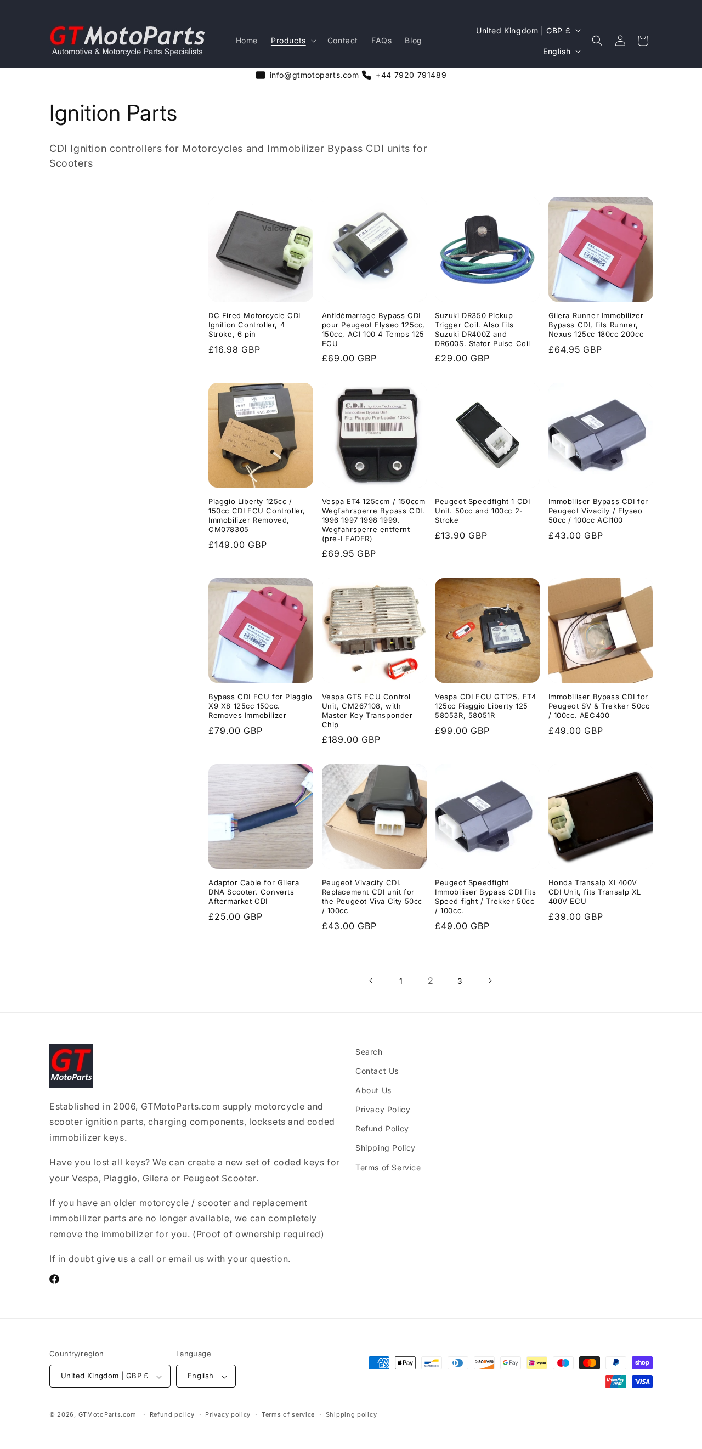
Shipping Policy (385, 1148)
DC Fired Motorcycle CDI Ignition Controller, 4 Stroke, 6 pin (254, 324)
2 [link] (431, 980)
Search (369, 1051)
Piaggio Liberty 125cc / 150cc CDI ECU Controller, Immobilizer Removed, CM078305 (256, 514)
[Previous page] (371, 981)
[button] (292, 40)
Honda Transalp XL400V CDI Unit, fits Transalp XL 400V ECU (595, 891)
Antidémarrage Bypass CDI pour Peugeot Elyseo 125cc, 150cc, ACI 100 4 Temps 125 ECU (374, 328)
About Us (373, 1090)
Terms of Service (388, 1167)
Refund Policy (382, 1129)
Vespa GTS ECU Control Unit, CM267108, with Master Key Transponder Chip (367, 710)
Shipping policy (351, 1414)
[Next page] (490, 981)
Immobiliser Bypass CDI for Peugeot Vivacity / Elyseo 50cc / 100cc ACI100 (598, 510)
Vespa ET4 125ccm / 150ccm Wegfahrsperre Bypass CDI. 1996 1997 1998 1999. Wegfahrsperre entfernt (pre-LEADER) (374, 519)
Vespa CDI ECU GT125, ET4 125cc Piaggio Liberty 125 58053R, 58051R (485, 705)
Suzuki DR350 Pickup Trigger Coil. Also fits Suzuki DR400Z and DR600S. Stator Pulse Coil (482, 328)
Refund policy (172, 1414)
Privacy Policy (382, 1109)
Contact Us (377, 1071)
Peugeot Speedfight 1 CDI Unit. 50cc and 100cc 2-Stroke (482, 510)
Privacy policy (228, 1414)
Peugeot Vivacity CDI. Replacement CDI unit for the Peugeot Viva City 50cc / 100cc (372, 896)
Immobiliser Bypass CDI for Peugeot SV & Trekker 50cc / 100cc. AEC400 (599, 705)
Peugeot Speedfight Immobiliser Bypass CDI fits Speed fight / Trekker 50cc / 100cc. (485, 896)
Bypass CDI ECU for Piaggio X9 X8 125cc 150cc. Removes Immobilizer (260, 705)
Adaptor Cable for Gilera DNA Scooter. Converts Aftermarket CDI (253, 891)
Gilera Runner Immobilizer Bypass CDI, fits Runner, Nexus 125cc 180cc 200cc (596, 324)
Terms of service (288, 1414)
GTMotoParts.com (107, 1415)
